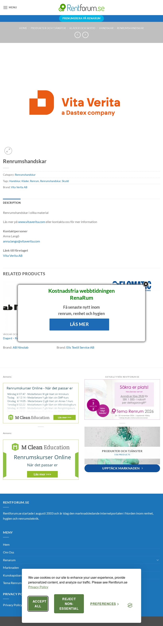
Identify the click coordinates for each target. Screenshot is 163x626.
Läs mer (79, 324)
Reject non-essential (69, 604)
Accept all (40, 603)
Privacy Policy (38, 587)
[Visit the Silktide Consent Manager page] (130, 605)
